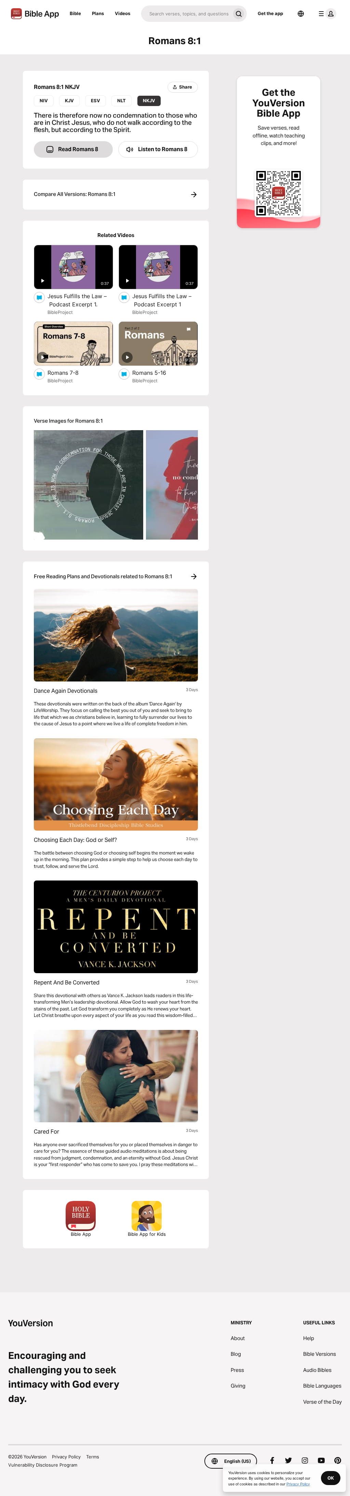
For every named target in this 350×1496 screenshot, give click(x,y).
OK (330, 1478)
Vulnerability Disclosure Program (42, 1465)
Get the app (270, 13)
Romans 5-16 (156, 372)
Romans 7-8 (70, 372)
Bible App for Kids (147, 1234)
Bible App (81, 1234)
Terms (92, 1456)
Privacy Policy (66, 1456)
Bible (75, 13)
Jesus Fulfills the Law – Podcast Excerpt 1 (163, 300)
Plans (98, 13)
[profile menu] (326, 14)
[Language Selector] (301, 14)
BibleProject (60, 312)
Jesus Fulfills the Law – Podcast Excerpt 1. (79, 300)
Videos (122, 13)
